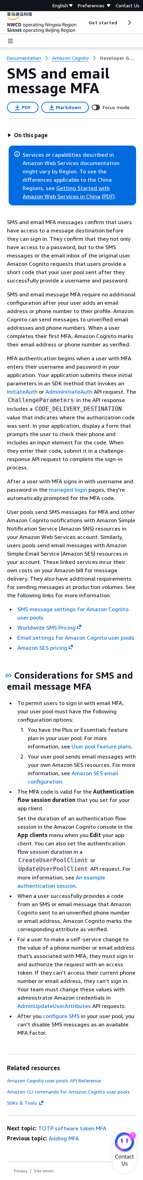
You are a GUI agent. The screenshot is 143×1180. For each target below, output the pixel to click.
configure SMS (61, 1016)
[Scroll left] (83, 22)
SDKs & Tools (22, 1103)
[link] (118, 58)
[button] (27, 135)
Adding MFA (64, 1138)
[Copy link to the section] (8, 675)
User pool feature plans (102, 746)
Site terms (44, 1170)
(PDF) (108, 196)
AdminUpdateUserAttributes (54, 1005)
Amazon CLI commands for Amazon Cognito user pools (68, 1092)
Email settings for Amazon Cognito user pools (75, 637)
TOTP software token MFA (72, 1128)
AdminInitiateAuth (68, 391)
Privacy (20, 1170)
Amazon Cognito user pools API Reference (54, 1080)
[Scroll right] (129, 22)
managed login (68, 489)
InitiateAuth (22, 391)
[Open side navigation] (10, 41)
